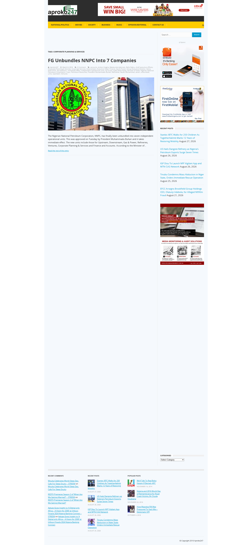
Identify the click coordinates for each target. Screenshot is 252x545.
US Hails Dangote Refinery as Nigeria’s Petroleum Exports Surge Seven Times (109, 499)
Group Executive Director (136, 69)
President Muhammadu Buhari (99, 72)
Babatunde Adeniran (117, 67)
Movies (78, 25)
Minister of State (133, 70)
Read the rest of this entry (58, 150)
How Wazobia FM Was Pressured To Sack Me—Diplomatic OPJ (147, 509)
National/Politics (60, 25)
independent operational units (92, 70)
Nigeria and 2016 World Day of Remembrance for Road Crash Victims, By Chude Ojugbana (144, 495)
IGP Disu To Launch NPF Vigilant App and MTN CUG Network (103, 510)
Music (119, 25)
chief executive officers (144, 67)
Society (92, 25)
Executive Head (102, 69)
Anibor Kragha (103, 67)
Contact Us (158, 25)
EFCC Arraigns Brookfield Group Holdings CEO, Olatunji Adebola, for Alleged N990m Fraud (181, 192)
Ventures (64, 74)
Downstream (91, 69)
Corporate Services (79, 69)
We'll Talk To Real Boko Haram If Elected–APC (146, 482)
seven (137, 72)
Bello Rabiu (130, 67)
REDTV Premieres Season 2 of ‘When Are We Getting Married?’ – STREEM (65, 496)
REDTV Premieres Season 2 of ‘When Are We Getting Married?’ (65, 501)
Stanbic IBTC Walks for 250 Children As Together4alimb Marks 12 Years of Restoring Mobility (179, 138)
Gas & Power (121, 69)
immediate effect (74, 70)
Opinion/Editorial (137, 25)
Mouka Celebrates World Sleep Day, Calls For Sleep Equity (63, 488)
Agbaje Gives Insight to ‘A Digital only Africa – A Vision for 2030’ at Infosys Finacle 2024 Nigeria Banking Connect (65, 520)
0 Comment (81, 67)
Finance (112, 69)
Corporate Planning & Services (59, 69)
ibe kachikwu (62, 70)
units (50, 74)
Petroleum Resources (79, 72)
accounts (93, 67)
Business (106, 25)
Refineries (115, 72)
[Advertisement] (182, 314)
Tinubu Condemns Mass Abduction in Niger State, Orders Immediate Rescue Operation (103, 524)
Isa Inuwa (108, 70)
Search (197, 35)
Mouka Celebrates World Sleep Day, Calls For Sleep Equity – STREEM (63, 482)
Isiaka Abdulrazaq (119, 70)
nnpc (68, 72)
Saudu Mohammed (127, 72)
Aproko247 (198, 540)
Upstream (56, 74)
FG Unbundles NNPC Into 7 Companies (92, 60)
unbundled (145, 72)
